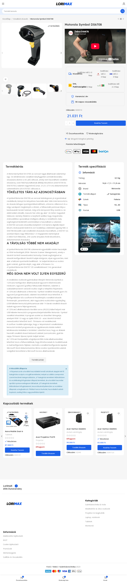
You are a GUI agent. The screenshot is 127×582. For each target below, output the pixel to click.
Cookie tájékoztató (10, 544)
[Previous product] (118, 19)
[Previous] (80, 234)
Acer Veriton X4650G (107, 429)
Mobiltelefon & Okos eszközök (97, 509)
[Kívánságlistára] (26, 413)
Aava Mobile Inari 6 (14, 431)
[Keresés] (122, 11)
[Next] (117, 234)
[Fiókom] (123, 3)
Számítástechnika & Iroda (95, 504)
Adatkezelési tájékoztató (13, 536)
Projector (39, 440)
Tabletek (8, 434)
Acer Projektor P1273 (45, 437)
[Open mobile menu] (3, 3)
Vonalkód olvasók (20, 19)
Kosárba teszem (100, 123)
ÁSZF (5, 540)
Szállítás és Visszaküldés (12, 557)
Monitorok (89, 526)
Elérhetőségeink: (9, 553)
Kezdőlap (6, 19)
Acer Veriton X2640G (76, 429)
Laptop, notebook (92, 517)
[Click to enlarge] (5, 79)
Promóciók (7, 549)
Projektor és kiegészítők (94, 513)
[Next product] (123, 19)
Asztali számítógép (74, 432)
